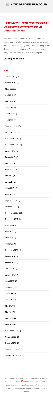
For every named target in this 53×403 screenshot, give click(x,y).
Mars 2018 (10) (11, 318)
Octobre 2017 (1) (12, 207)
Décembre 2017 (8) (13, 219)
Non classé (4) (11, 225)
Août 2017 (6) (10, 194)
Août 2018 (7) (10, 231)
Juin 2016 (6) (10, 107)
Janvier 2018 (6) (11, 269)
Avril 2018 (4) (10, 238)
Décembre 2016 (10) (13, 145)
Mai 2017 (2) (10, 176)
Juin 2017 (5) (10, 182)
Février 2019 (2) (11, 262)
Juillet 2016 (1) (11, 114)
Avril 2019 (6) (10, 244)
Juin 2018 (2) (10, 293)
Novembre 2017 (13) (13, 213)
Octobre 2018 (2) (12, 337)
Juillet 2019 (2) (11, 287)
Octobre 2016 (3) (12, 132)
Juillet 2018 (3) (11, 281)
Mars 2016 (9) (11, 89)
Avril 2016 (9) (10, 95)
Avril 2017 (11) (11, 169)
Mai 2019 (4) (10, 312)
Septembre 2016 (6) (13, 126)
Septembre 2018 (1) (13, 349)
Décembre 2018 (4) (13, 250)
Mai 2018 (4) (10, 306)
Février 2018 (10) (12, 256)
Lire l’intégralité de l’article (14, 59)
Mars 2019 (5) (11, 324)
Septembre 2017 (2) (13, 200)
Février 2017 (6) (11, 157)
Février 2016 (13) (12, 83)
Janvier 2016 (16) (12, 76)
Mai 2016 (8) (10, 101)
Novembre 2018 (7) (13, 331)
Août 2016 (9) (10, 120)
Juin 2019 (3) (10, 300)
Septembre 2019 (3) (13, 355)
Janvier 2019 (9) (11, 275)
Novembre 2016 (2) (13, 139)
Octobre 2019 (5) (12, 343)
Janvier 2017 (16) (12, 151)
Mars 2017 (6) (11, 163)
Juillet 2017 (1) (11, 188)
